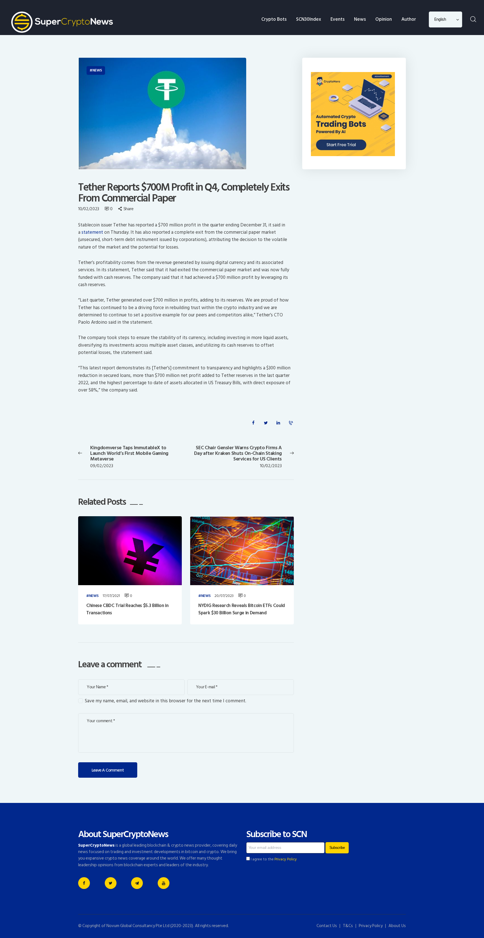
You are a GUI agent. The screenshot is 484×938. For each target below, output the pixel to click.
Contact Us (327, 925)
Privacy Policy (285, 859)
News (97, 70)
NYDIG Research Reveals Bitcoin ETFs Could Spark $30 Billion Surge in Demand (241, 609)
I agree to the (273, 859)
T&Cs (348, 925)
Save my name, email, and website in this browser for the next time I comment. (165, 701)
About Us (397, 925)
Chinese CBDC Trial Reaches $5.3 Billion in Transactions (127, 609)
